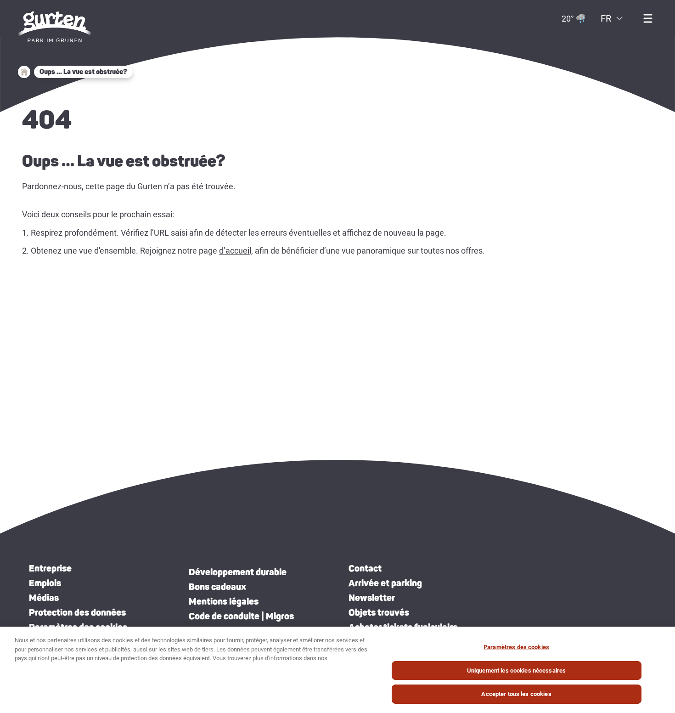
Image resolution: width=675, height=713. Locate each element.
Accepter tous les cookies (516, 693)
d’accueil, (236, 250)
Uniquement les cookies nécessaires (516, 670)
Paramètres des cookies (516, 647)
